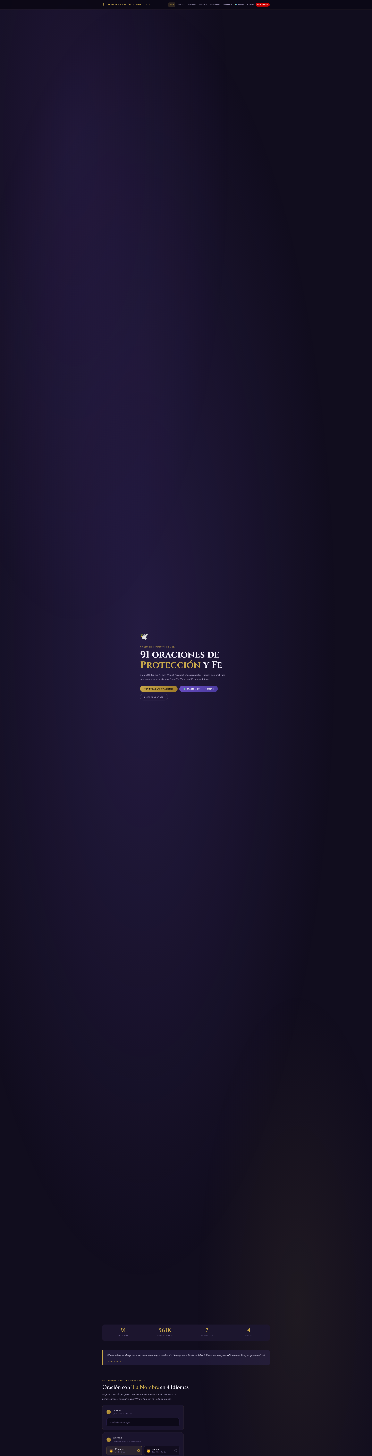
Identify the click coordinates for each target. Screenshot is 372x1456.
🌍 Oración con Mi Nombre (198, 689)
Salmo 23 (203, 4)
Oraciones (181, 4)
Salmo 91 (192, 4)
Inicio (172, 4)
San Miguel (227, 4)
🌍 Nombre (239, 4)
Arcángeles (215, 4)
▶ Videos (250, 4)
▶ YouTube (262, 4)
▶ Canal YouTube (154, 697)
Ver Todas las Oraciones (159, 689)
